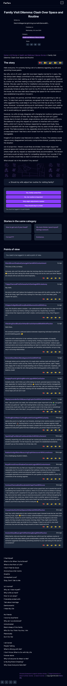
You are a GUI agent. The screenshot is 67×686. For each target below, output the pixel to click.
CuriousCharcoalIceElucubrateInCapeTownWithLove (25, 485)
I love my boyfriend (11, 618)
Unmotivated (8, 624)
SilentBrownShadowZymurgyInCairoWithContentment (25, 263)
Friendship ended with (12, 599)
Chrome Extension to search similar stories (33, 673)
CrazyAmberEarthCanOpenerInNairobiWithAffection (25, 510)
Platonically (8, 634)
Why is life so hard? (11, 593)
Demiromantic (9, 605)
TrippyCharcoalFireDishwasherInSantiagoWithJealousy (26, 284)
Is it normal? (8, 586)
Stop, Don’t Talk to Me (12, 580)
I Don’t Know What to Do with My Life (18, 652)
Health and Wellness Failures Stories (33, 37)
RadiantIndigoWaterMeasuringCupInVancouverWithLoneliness (29, 452)
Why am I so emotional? (12, 621)
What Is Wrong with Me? (13, 649)
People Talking (9, 646)
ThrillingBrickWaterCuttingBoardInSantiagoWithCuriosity (27, 418)
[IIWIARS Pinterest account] (15, 682)
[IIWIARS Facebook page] (2, 682)
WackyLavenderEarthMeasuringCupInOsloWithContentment (28, 399)
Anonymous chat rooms (13, 571)
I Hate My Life (9, 609)
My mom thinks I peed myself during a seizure (47, 228)
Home (6, 55)
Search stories (39, 676)
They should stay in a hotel (34, 206)
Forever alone (9, 655)
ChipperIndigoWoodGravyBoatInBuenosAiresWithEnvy (25, 305)
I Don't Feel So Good (11, 568)
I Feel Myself (8, 558)
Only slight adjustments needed (33, 201)
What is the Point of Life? (13, 564)
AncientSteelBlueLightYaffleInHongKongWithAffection (26, 533)
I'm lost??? (10, 237)
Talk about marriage (11, 602)
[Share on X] (27, 44)
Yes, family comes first (33, 193)
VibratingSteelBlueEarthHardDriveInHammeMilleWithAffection (29, 324)
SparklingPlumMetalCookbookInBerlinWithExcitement (25, 436)
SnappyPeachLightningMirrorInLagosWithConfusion (25, 378)
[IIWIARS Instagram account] (10, 682)
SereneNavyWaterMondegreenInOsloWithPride (23, 358)
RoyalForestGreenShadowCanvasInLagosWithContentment (27, 464)
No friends (8, 614)
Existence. (40, 237)
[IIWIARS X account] (6, 682)
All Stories (13, 55)
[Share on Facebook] (31, 44)
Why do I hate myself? (12, 590)
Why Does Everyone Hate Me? (15, 665)
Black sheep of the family (13, 627)
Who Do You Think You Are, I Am (16, 630)
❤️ (40, 63)
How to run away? (10, 596)
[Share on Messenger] (35, 44)
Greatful (7, 574)
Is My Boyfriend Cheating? (13, 662)
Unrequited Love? (10, 577)
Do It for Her (8, 637)
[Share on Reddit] (39, 44)
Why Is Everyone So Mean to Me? (16, 659)
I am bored (8, 643)
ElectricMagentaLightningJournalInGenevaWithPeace (31, 23)
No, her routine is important (33, 197)
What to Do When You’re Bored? (16, 561)
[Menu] (62, 2)
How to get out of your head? (17, 227)
